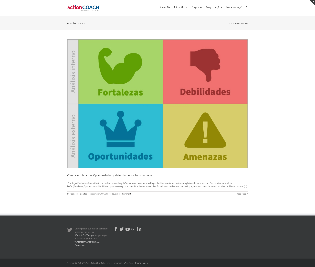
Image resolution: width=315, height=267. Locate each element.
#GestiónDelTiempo (84, 235)
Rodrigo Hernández (78, 194)
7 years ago (80, 245)
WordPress (128, 263)
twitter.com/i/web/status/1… (88, 241)
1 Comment (125, 194)
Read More (241, 194)
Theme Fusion (141, 263)
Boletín (115, 194)
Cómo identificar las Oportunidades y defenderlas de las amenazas (109, 175)
